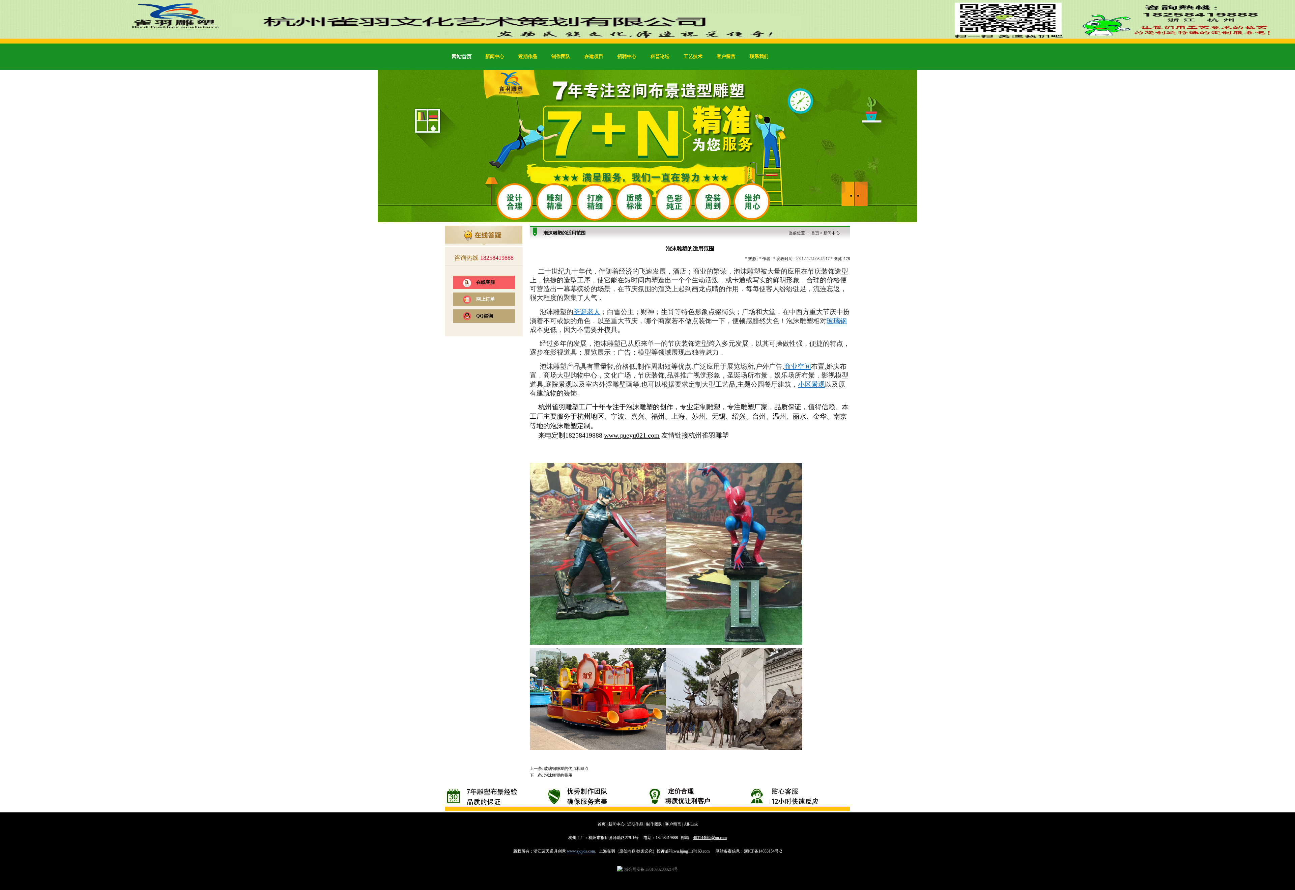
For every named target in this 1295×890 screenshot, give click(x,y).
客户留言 (726, 56)
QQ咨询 (484, 315)
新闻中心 (494, 56)
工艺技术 (693, 56)
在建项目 (593, 56)
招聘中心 (626, 56)
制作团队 (560, 56)
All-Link (691, 824)
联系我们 (759, 56)
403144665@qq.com (710, 837)
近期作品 (527, 56)
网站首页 (462, 56)
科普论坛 (660, 56)
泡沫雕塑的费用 (558, 775)
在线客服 (485, 282)
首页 (815, 233)
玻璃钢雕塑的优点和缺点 (566, 768)
